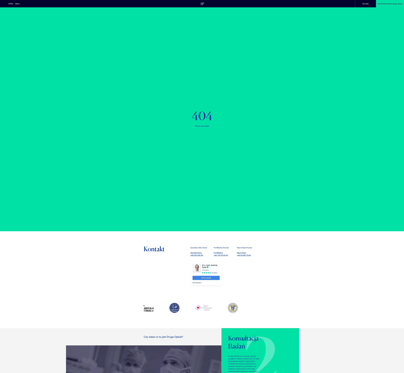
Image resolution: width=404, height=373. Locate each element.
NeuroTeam (241, 253)
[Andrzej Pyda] (202, 4)
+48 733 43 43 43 (221, 255)
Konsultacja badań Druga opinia (390, 4)
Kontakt (365, 4)
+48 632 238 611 (196, 255)
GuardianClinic (196, 253)
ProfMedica (218, 253)
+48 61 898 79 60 (244, 255)
